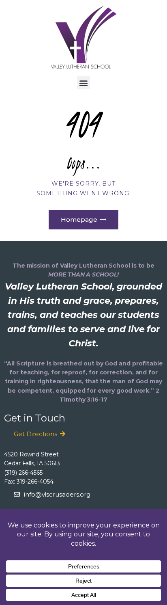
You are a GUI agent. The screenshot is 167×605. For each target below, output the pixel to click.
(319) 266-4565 (23, 472)
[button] (83, 82)
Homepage (79, 219)
